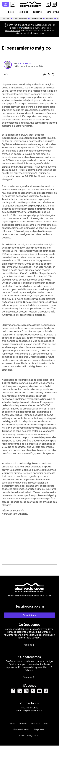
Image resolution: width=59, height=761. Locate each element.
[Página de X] (19, 692)
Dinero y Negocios (28, 735)
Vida (46, 723)
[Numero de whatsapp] (32, 692)
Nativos (49, 18)
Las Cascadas (20, 18)
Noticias (23, 11)
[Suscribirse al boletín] (5, 4)
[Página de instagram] (26, 692)
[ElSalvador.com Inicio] (30, 3)
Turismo (37, 11)
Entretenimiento (21, 729)
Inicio (11, 11)
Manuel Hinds (24, 63)
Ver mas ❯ (28, 644)
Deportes (39, 729)
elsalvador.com (12, 30)
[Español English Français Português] (54, 4)
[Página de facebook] (12, 692)
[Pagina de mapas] (48, 4)
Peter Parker (36, 18)
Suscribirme (29, 615)
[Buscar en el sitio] (12, 4)
